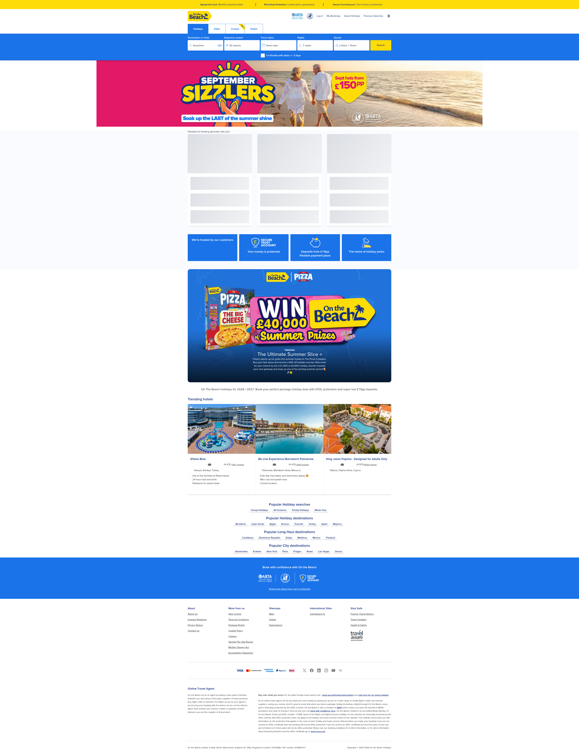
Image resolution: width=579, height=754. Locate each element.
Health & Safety (359, 625)
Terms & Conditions (238, 619)
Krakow (257, 551)
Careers (232, 636)
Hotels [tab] (253, 28)
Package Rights (236, 625)
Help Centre (234, 614)
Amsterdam (241, 551)
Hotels (272, 619)
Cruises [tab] (237, 27)
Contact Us (193, 630)
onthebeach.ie (317, 614)
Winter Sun (320, 510)
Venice (338, 551)
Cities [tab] (217, 28)
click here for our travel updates (373, 695)
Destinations (275, 625)
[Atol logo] (285, 578)
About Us (193, 614)
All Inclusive (280, 510)
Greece (285, 524)
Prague (297, 551)
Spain (324, 524)
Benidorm (241, 524)
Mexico (316, 537)
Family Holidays (300, 510)
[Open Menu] (388, 16)
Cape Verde (257, 524)
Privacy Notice (195, 625)
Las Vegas (323, 551)
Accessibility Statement (240, 652)
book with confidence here (322, 711)
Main (271, 614)
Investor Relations (197, 619)
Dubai (289, 537)
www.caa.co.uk (318, 731)
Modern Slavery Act (238, 647)
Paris (285, 551)
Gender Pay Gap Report (240, 641)
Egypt (273, 524)
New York (272, 551)
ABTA (339, 707)
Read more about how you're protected (289, 589)
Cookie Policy (235, 630)
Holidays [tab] (198, 28)
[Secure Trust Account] (310, 578)
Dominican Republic (269, 537)
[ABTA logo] (297, 16)
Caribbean (247, 537)
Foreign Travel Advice (362, 614)
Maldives (302, 537)
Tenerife (298, 524)
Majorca (337, 524)
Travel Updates (358, 619)
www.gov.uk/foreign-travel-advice (338, 695)
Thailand (330, 537)
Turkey (312, 524)
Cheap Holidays (259, 510)
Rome (310, 551)
